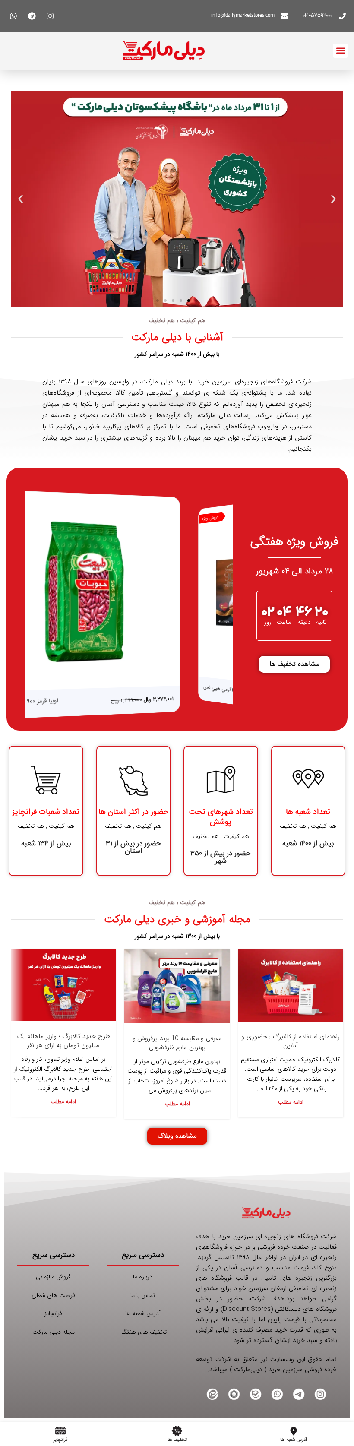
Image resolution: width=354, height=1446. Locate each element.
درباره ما (142, 1276)
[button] (340, 51)
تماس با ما (142, 1295)
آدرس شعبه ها (143, 1313)
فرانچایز (53, 1313)
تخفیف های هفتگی (143, 1332)
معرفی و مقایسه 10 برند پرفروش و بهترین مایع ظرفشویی (177, 1043)
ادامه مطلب (290, 1102)
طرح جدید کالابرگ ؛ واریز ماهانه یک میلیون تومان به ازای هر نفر (63, 1040)
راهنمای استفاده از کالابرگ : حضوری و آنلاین (290, 1041)
